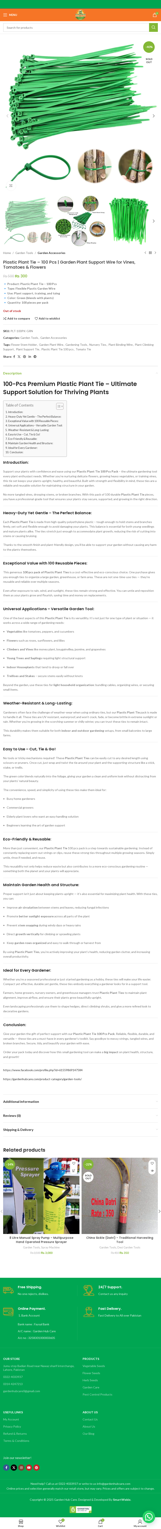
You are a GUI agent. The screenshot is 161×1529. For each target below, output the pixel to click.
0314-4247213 (13, 1384)
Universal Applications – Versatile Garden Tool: (35, 425)
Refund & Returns (15, 1433)
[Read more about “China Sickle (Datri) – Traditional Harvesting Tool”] (152, 1170)
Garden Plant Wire (51, 344)
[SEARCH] (153, 27)
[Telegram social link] (35, 357)
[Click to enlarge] (11, 185)
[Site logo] (80, 14)
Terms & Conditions (16, 1440)
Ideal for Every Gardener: (23, 447)
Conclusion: (16, 452)
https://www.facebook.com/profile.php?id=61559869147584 (43, 1070)
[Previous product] (145, 252)
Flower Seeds (91, 1373)
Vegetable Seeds (94, 1366)
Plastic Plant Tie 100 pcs (57, 349)
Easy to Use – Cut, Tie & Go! (24, 434)
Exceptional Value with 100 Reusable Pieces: (33, 421)
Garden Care (91, 1387)
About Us (89, 1426)
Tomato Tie (83, 349)
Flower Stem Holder (24, 344)
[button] (7, 116)
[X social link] (19, 357)
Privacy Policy (12, 1426)
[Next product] (155, 252)
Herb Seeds (90, 1380)
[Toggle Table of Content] (57, 406)
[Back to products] (150, 252)
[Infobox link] (40, 1290)
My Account (11, 1419)
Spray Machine (50, 1247)
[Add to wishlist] (73, 1163)
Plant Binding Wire (120, 344)
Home (7, 253)
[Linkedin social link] (29, 357)
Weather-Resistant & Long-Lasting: (28, 430)
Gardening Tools (76, 344)
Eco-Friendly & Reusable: (22, 438)
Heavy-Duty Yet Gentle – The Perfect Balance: (34, 416)
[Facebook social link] (14, 357)
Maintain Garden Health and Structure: (30, 443)
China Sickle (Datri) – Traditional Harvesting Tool (119, 1240)
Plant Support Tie (27, 349)
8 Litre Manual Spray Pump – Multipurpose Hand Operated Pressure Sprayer (41, 1240)
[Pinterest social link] (24, 357)
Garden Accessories (51, 253)
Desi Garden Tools (128, 1247)
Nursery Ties (97, 344)
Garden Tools (24, 253)
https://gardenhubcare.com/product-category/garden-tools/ (42, 1079)
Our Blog (88, 1433)
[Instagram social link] (21, 1467)
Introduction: (15, 412)
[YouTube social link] (29, 1467)
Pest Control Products (97, 1394)
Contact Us (90, 1419)
